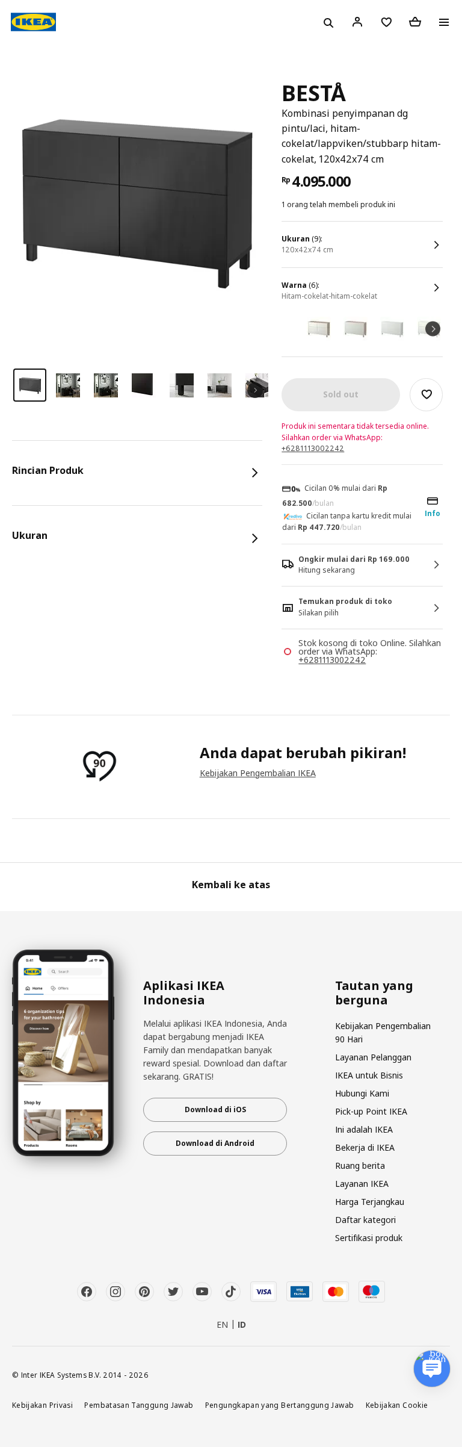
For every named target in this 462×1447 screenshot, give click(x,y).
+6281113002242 (313, 448)
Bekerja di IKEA (365, 1147)
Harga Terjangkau (369, 1201)
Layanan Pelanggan (373, 1057)
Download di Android (215, 1143)
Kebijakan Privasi (42, 1405)
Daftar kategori (365, 1219)
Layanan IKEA (362, 1183)
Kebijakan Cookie (397, 1405)
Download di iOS (215, 1109)
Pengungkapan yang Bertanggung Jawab (279, 1405)
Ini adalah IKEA (364, 1129)
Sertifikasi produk (368, 1237)
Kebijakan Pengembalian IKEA (258, 773)
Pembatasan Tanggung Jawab (138, 1405)
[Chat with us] (432, 1369)
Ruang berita (360, 1165)
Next (432, 329)
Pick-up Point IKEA (371, 1111)
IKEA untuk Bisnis (369, 1075)
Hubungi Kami (362, 1093)
